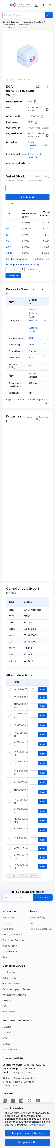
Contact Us (8, 923)
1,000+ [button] (9, 253)
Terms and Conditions (14, 940)
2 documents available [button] (35, 156)
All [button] (7, 293)
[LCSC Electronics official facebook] (13, 1100)
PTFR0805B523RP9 (23, 697)
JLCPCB (6, 1032)
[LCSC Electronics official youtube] (37, 1100)
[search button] (49, 15)
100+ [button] (8, 240)
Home (5, 22)
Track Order (8, 972)
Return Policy (9, 977)
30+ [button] (8, 234)
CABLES (6, 1043)
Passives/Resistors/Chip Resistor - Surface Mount (34, 320)
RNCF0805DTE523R (23, 724)
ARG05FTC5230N (22, 689)
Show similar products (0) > (37, 401)
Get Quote (13, 275)
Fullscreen (27, 419)
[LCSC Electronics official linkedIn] (21, 1100)
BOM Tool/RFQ (37, 917)
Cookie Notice (9, 951)
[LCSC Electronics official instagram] (4, 1100)
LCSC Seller (8, 928)
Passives (27, 22)
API (31, 923)
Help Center (8, 1011)
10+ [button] (7, 228)
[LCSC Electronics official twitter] (29, 1100)
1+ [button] (7, 222)
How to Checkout (11, 983)
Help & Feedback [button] (15, 399)
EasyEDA (6, 1027)
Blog (4, 957)
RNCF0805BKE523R (23, 782)
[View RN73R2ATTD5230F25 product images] (27, 56)
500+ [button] (8, 247)
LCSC (5, 1038)
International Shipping (14, 994)
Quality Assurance (12, 934)
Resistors (38, 22)
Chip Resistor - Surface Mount (16, 24)
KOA (30, 101)
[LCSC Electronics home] (21, 5)
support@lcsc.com (20, 1072)
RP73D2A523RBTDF (23, 848)
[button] (4, 5)
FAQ (4, 1006)
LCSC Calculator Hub (41, 928)
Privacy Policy (9, 945)
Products (15, 22)
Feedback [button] (7, 1000)
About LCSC (8, 917)
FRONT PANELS (9, 1049)
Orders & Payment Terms (16, 989)
